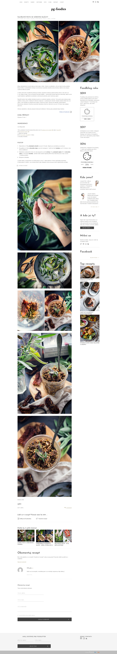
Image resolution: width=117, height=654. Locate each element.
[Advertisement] (89, 369)
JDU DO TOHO (39, 646)
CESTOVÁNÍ (39, 2)
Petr (95, 652)
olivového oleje (25, 135)
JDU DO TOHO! (87, 227)
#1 (32, 568)
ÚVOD (21, 2)
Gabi (98, 652)
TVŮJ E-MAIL (21, 600)
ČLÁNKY (33, 2)
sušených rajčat (24, 131)
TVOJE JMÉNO (21, 593)
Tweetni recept (42, 518)
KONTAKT (55, 2)
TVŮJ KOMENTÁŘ (22, 606)
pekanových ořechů (47, 130)
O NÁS (49, 2)
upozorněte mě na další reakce (27, 615)
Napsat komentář (22, 562)
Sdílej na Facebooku (64, 112)
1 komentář (68, 507)
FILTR (45, 2)
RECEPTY (26, 2)
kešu (59, 130)
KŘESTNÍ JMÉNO (22, 640)
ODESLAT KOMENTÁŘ (53, 619)
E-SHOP (62, 2)
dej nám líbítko (94, 257)
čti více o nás (94, 206)
